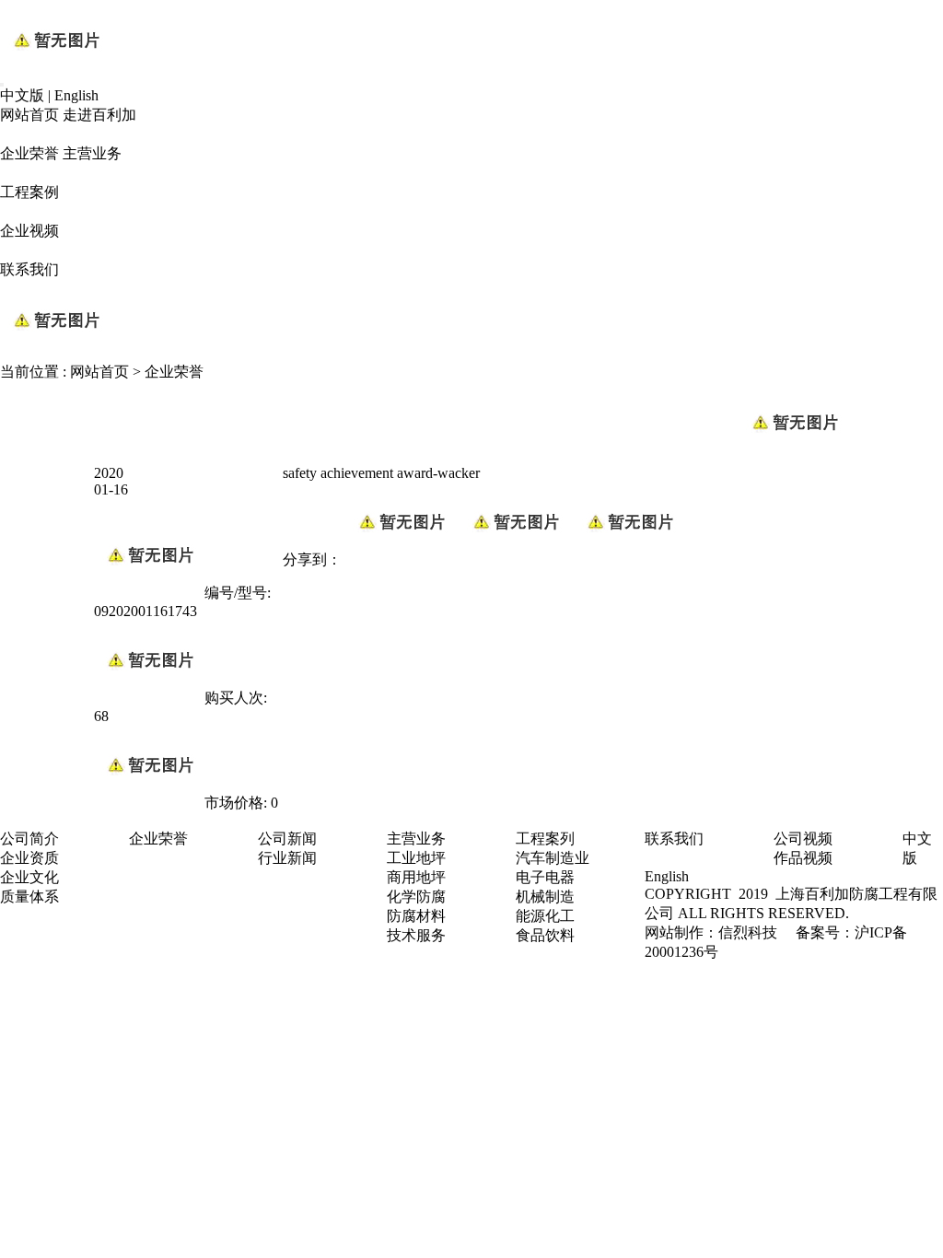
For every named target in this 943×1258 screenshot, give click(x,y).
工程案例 (29, 192)
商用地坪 (416, 877)
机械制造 (545, 896)
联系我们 (29, 269)
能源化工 (545, 916)
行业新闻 (287, 858)
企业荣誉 (29, 153)
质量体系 (29, 896)
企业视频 (29, 231)
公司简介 (29, 838)
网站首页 (29, 114)
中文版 (22, 95)
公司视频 (803, 838)
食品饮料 (545, 935)
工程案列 (545, 838)
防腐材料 (416, 916)
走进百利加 (99, 114)
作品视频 (803, 858)
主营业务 (92, 153)
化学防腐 (416, 896)
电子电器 (545, 877)
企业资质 (29, 858)
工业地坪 (416, 858)
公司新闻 (287, 838)
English (76, 95)
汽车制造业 (552, 858)
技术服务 (416, 935)
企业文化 (29, 877)
